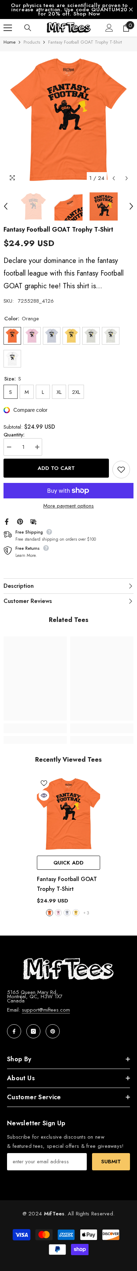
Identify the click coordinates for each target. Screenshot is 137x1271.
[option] (68, 9)
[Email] (33, 521)
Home (9, 42)
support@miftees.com (46, 1010)
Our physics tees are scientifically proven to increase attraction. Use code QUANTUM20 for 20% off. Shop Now (69, 9)
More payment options (68, 506)
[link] (35, 728)
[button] (113, 178)
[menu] (8, 28)
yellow (75, 912)
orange (49, 912)
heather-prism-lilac (58, 912)
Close (130, 9)
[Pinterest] (20, 521)
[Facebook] (7, 521)
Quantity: (14, 435)
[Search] (28, 28)
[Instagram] (33, 1031)
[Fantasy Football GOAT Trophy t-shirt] (68, 814)
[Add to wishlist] (121, 469)
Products (32, 42)
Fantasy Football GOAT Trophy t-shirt (67, 884)
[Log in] (109, 28)
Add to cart (56, 469)
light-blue (67, 912)
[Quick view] (44, 795)
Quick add (68, 863)
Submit (111, 1161)
